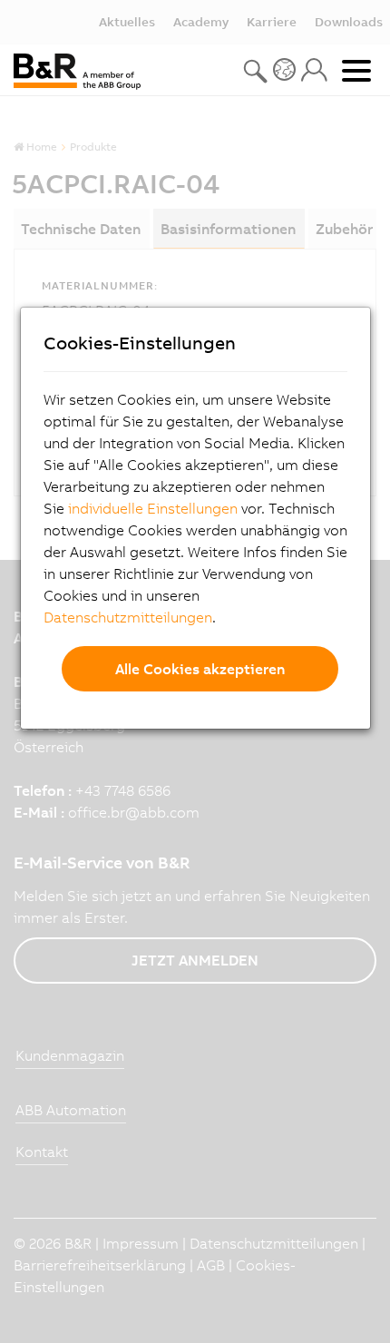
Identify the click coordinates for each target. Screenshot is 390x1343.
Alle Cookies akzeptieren (200, 669)
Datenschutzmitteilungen (128, 617)
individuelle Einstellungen (153, 508)
